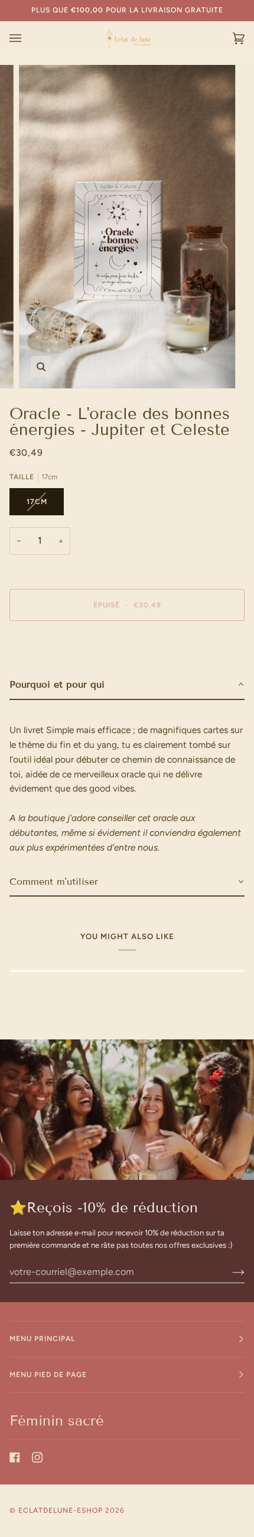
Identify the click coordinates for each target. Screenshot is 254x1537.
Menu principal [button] (42, 1339)
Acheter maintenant (127, 654)
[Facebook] (14, 1457)
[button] (127, 685)
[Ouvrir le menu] (27, 38)
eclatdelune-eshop (60, 1510)
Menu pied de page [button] (48, 1375)
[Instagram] (37, 1457)
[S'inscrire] (229, 1272)
